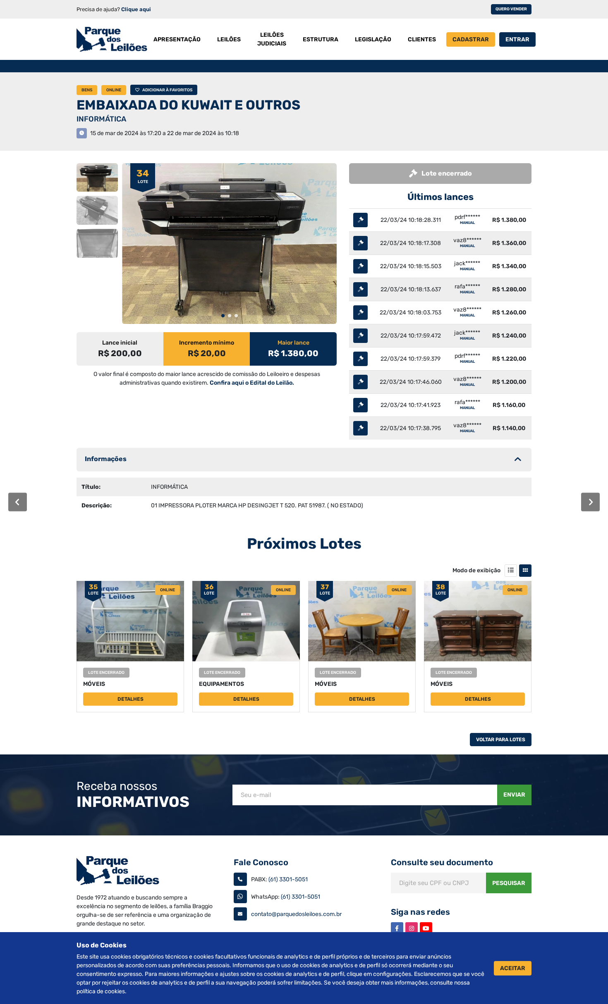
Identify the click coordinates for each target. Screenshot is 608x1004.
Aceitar (512, 968)
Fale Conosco (261, 862)
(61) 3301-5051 (288, 879)
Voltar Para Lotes (500, 739)
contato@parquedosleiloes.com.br (296, 914)
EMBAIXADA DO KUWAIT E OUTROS (188, 105)
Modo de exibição (476, 570)
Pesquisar (508, 883)
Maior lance (293, 342)
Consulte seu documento (442, 862)
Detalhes (130, 699)
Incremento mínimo (206, 342)
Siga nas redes (420, 912)
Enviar (514, 794)
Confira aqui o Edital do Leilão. (252, 382)
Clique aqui (136, 9)
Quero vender (511, 9)
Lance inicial (119, 342)
